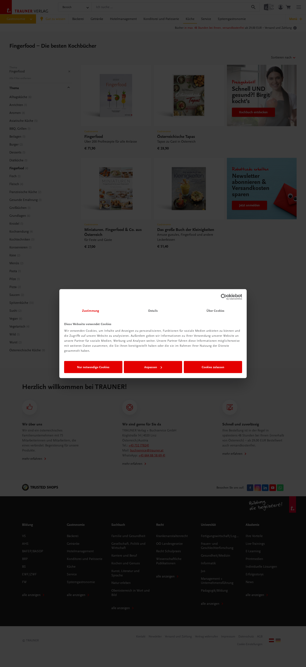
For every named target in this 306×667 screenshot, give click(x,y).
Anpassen (150, 367)
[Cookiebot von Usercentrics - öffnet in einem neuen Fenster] (224, 297)
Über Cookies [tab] (215, 310)
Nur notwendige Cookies (93, 367)
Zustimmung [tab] (90, 310)
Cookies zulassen (213, 367)
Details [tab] (153, 310)
